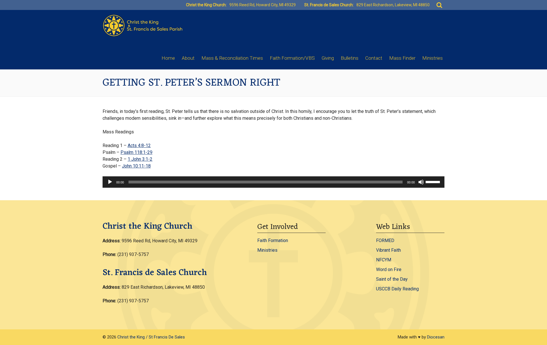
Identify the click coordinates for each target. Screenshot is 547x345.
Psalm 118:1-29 (136, 152)
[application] (273, 182)
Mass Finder (402, 58)
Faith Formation (272, 240)
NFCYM (383, 260)
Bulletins (349, 58)
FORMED (385, 240)
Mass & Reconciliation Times (232, 58)
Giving (328, 58)
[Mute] (421, 182)
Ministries (432, 58)
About (188, 58)
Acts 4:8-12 (139, 145)
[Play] (110, 182)
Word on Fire (388, 269)
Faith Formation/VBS (292, 58)
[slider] (434, 181)
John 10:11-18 (136, 166)
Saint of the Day (392, 279)
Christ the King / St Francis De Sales (151, 337)
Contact (373, 58)
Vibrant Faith (388, 250)
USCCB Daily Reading (397, 289)
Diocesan (435, 337)
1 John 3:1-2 (140, 159)
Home (168, 58)
